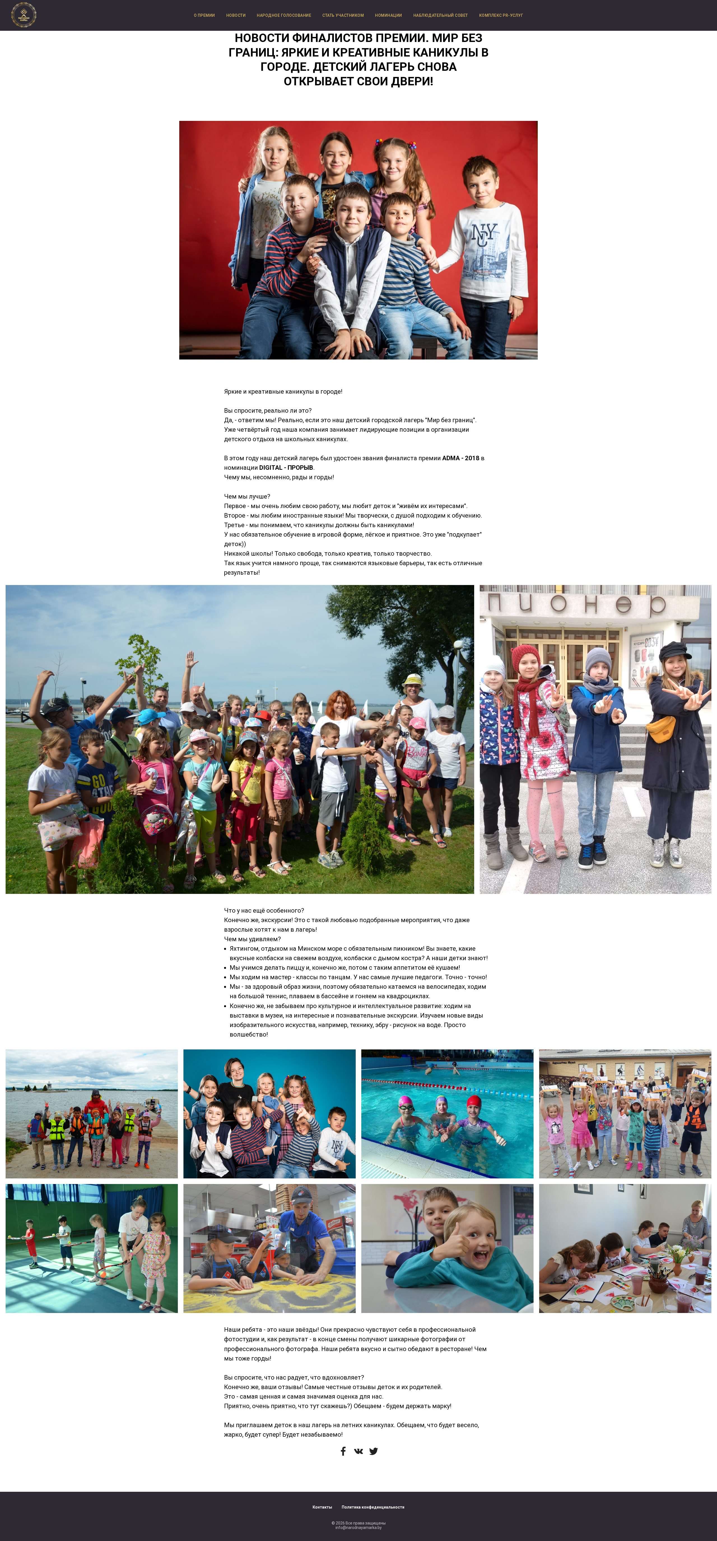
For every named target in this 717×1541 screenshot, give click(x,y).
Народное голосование (284, 15)
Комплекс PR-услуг (501, 15)
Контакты (322, 1507)
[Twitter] (374, 1451)
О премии (204, 15)
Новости (236, 15)
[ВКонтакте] (358, 1451)
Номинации (388, 15)
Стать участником (343, 15)
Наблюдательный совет (440, 15)
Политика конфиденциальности (373, 1507)
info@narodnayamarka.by (359, 1527)
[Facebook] (343, 1451)
